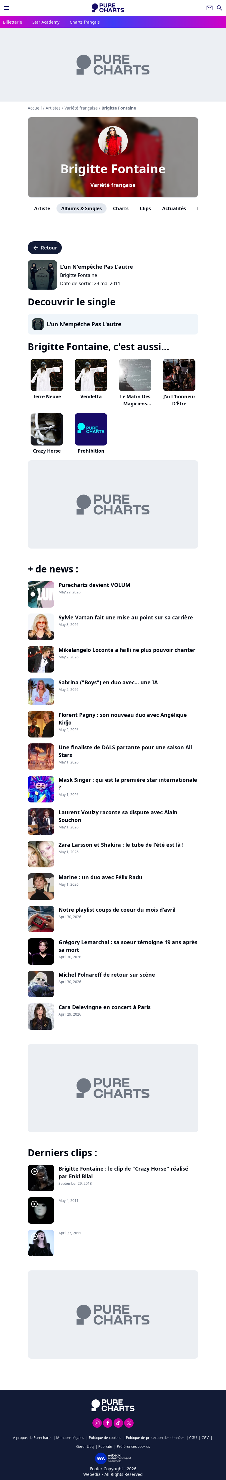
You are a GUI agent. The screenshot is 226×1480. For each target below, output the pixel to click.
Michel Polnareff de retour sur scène (107, 974)
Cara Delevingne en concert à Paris (105, 1007)
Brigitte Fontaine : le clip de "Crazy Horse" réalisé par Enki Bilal (123, 1172)
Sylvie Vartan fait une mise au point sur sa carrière (126, 617)
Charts (121, 208)
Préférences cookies (133, 1446)
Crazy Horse (47, 451)
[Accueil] (108, 7)
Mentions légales (70, 1437)
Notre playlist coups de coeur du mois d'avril (117, 909)
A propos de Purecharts (32, 1437)
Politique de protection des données (155, 1437)
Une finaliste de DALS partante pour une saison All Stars (125, 751)
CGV (205, 1437)
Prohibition (91, 451)
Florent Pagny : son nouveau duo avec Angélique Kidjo (123, 718)
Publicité (105, 1446)
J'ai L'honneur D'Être (179, 400)
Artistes (53, 108)
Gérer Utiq (85, 1446)
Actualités (174, 208)
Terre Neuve (47, 396)
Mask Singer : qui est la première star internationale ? (128, 783)
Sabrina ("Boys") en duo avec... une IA (108, 682)
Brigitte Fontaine (113, 168)
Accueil (35, 108)
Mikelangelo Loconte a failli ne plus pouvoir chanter (127, 649)
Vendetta (91, 396)
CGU (193, 1437)
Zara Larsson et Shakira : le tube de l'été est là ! (121, 844)
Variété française (113, 184)
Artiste (42, 208)
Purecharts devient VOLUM (94, 584)
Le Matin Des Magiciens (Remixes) (135, 403)
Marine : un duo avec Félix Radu (100, 877)
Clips (145, 208)
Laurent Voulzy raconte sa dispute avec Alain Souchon (118, 816)
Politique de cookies (105, 1437)
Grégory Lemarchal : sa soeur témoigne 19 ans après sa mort (128, 946)
